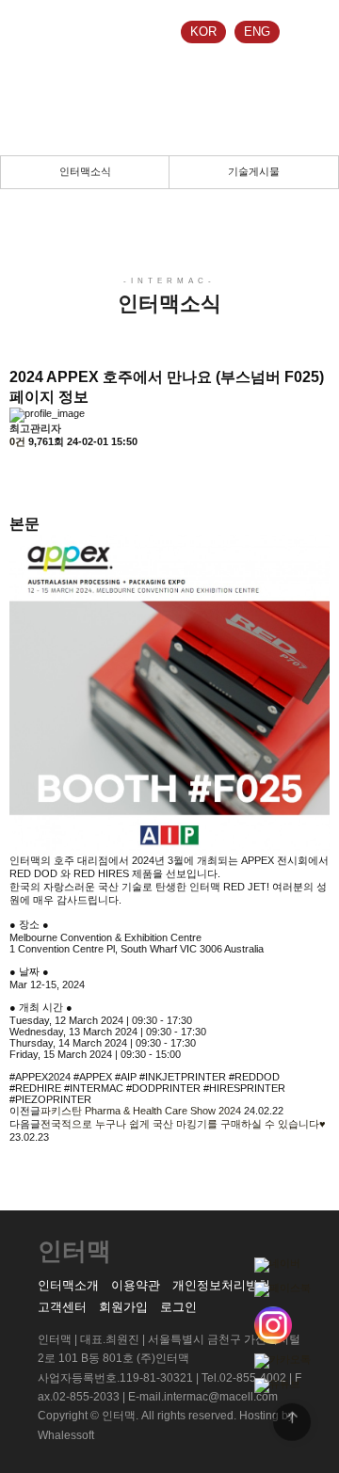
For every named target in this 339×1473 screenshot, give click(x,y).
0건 (17, 441)
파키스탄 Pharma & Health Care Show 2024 (140, 1110)
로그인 (178, 1307)
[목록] (18, 465)
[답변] (18, 498)
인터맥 (47, 33)
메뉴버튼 (306, 33)
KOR (203, 32)
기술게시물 (254, 171)
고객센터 (62, 1307)
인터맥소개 (68, 1285)
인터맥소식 (85, 171)
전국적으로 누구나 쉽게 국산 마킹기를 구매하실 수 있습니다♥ (183, 1123)
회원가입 (123, 1307)
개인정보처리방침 (221, 1285)
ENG (257, 32)
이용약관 (135, 1285)
